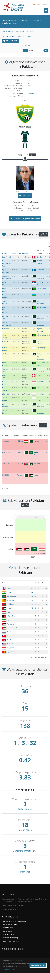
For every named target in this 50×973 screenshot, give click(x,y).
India (9, 592)
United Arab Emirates (14, 628)
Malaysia (10, 644)
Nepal (9, 588)
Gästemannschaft (36, 435)
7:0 (47, 464)
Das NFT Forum (8, 928)
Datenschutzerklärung (10, 938)
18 (32, 596)
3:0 (47, 441)
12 (32, 604)
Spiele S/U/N (25, 738)
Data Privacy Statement (10, 941)
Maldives (10, 604)
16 (32, 600)
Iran (8, 620)
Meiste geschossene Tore (25, 799)
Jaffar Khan (25, 871)
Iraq (8, 612)
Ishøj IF (39, 375)
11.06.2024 (6, 441)
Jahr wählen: (26, 45)
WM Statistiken (11, 41)
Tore (25, 703)
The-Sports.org (32, 93)
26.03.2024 (6, 464)
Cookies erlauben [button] (38, 965)
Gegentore (25, 720)
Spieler (21, 32)
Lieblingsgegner (25, 36)
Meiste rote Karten (25, 862)
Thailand (10, 632)
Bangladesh (11, 596)
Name (4, 253)
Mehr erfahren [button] (9, 969)
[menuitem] (30, 517)
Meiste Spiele (25, 820)
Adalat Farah (41, 289)
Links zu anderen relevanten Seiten (14, 921)
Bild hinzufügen (25, 195)
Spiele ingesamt (25, 686)
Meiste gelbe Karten (25, 841)
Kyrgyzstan (11, 652)
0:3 (47, 452)
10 (32, 608)
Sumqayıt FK (41, 295)
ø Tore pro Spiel (25, 755)
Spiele (30, 32)
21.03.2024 (6, 475)
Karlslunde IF (41, 257)
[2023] (25, 50)
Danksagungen (8, 931)
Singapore (11, 648)
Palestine (10, 624)
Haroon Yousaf (25, 829)
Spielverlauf (9, 36)
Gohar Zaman (25, 809)
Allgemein (9, 32)
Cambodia (10, 640)
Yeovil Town (41, 394)
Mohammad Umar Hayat (25, 850)
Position (25, 253)
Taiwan (9, 636)
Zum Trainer (26, 218)
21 (32, 592)
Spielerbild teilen (8, 934)
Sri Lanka (10, 600)
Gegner (5, 582)
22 (32, 588)
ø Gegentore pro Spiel (25, 772)
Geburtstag (16, 253)
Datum (5, 435)
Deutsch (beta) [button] (41, 4)
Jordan (9, 608)
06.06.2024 (6, 452)
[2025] (46, 50)
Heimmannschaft (21, 435)
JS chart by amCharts (39, 553)
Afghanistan (11, 616)
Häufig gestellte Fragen (10, 924)
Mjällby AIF (40, 270)
